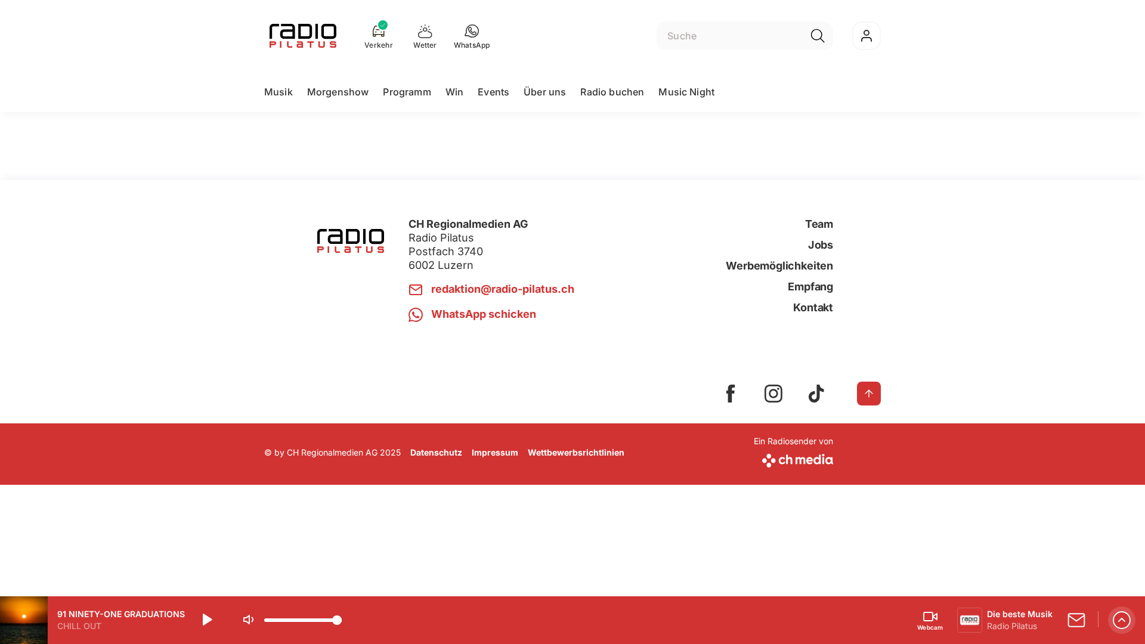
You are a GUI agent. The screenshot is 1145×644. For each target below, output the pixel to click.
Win (454, 92)
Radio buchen (612, 92)
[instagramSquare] (773, 393)
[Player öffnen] (1122, 620)
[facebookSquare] (730, 393)
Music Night (686, 92)
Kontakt (813, 307)
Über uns (545, 92)
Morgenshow (338, 92)
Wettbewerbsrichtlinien (576, 452)
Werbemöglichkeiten (779, 265)
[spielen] (206, 620)
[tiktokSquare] (816, 393)
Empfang (810, 286)
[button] (472, 36)
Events (493, 92)
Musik (278, 92)
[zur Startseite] (303, 36)
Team (819, 224)
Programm (407, 92)
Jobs (820, 245)
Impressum (495, 452)
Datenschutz (436, 452)
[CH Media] (793, 458)
